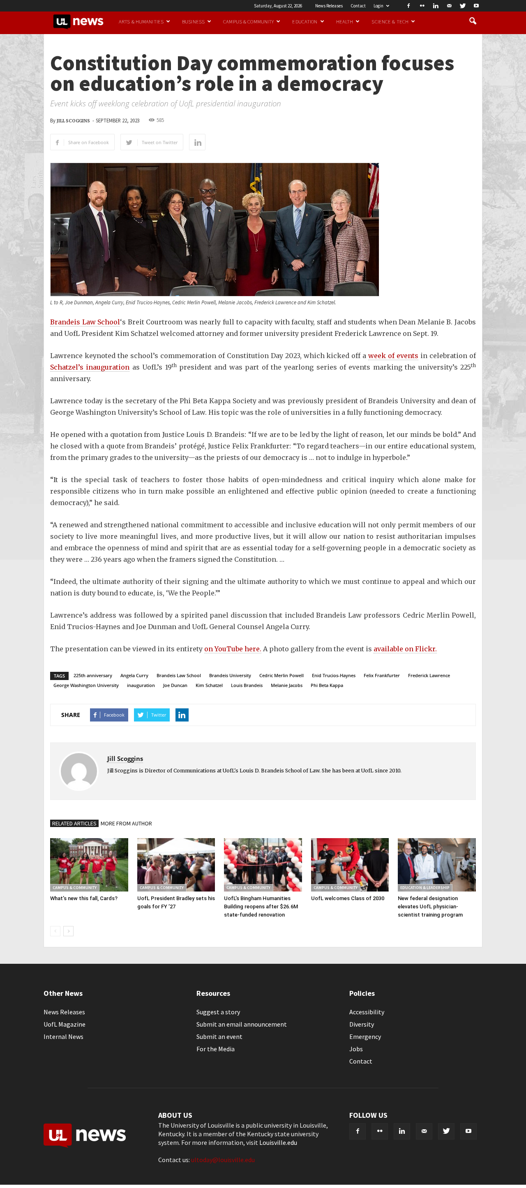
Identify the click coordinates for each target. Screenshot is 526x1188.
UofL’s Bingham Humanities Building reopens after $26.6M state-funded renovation (261, 906)
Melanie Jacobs (286, 685)
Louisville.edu (278, 1142)
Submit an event (219, 1036)
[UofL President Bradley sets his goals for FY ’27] (176, 865)
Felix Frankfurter (382, 675)
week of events (393, 356)
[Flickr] (422, 5)
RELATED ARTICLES (74, 823)
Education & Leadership (425, 887)
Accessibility (366, 1012)
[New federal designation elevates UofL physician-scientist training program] (437, 865)
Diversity (361, 1024)
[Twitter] (463, 5)
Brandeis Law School (85, 322)
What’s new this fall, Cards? (84, 898)
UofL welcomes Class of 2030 (347, 898)
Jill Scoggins (73, 121)
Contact (358, 6)
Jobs (356, 1049)
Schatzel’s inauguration (89, 367)
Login (378, 6)
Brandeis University (230, 675)
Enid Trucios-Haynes (333, 675)
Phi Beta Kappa (327, 685)
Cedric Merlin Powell (281, 675)
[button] (472, 21)
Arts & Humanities (141, 21)
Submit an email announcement (241, 1024)
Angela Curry (134, 675)
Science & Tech (389, 21)
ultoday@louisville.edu (223, 1160)
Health (344, 21)
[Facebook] (408, 5)
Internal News (63, 1036)
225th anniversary (93, 675)
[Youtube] (476, 5)
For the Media (215, 1049)
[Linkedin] (435, 5)
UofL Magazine (64, 1024)
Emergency (365, 1036)
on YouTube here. (232, 649)
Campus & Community (248, 21)
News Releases (329, 6)
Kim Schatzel (209, 685)
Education (304, 21)
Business (193, 21)
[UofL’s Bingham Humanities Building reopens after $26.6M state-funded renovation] (263, 865)
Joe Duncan (175, 685)
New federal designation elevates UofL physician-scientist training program (430, 906)
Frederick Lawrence (429, 675)
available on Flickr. (405, 649)
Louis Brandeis (247, 685)
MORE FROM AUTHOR (126, 823)
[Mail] (449, 5)
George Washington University (86, 685)
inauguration (141, 685)
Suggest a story (218, 1012)
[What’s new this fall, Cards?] (89, 865)
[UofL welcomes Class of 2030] (350, 865)
